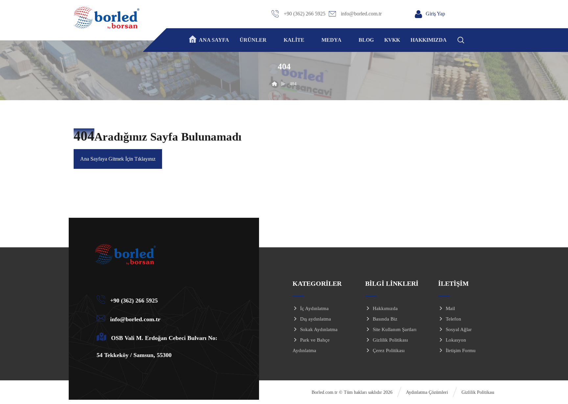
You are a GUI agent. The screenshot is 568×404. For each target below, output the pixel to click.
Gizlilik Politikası (390, 340)
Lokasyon (456, 340)
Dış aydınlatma (315, 319)
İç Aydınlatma (314, 308)
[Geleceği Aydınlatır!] (106, 18)
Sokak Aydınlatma (319, 329)
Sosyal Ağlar (459, 329)
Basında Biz (385, 319)
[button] (461, 40)
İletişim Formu (461, 350)
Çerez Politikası (389, 350)
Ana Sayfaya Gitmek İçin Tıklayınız (117, 159)
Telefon (453, 319)
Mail (450, 308)
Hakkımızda (385, 308)
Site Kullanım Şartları (394, 329)
